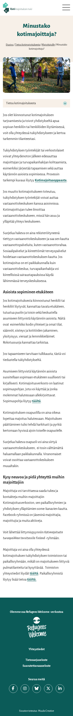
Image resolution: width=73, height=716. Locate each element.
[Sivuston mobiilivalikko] (66, 7)
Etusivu (9, 44)
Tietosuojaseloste (36, 659)
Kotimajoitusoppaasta (51, 180)
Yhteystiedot (37, 649)
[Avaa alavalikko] (65, 103)
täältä (36, 401)
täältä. (31, 579)
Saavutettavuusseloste (37, 665)
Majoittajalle (48, 44)
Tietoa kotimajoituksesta (27, 44)
